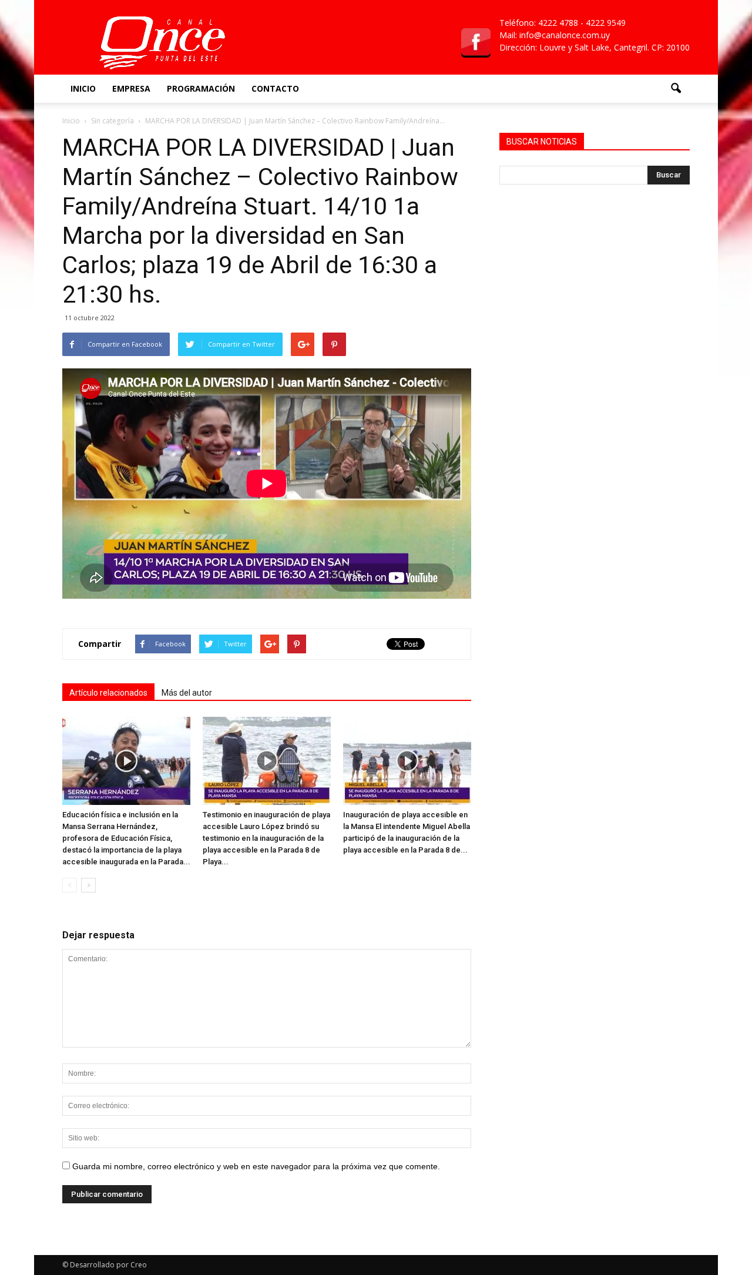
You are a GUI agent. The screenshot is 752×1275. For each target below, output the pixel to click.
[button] (676, 89)
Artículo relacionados (108, 692)
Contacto (275, 88)
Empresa (131, 88)
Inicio (83, 88)
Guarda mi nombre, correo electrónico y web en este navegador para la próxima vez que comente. (256, 1166)
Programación (201, 88)
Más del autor (187, 692)
